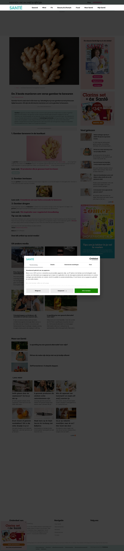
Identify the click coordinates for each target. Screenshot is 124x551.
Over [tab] (90, 264)
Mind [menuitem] (44, 7)
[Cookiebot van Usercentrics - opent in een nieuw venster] (90, 259)
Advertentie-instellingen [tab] (71, 264)
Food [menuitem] (78, 7)
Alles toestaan (86, 290)
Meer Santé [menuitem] (88, 7)
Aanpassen (61, 290)
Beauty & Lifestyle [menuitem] (64, 7)
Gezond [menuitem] (35, 7)
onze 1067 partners (36, 273)
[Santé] (15, 7)
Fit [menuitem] (52, 7)
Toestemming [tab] (34, 265)
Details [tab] (52, 264)
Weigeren (38, 290)
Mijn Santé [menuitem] (101, 7)
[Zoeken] (113, 7)
